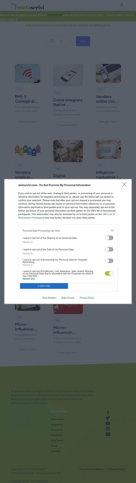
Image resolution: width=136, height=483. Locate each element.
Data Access (68, 297)
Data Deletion (49, 297)
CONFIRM (44, 286)
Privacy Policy (87, 297)
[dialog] (68, 241)
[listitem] (68, 230)
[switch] (109, 238)
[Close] (125, 185)
